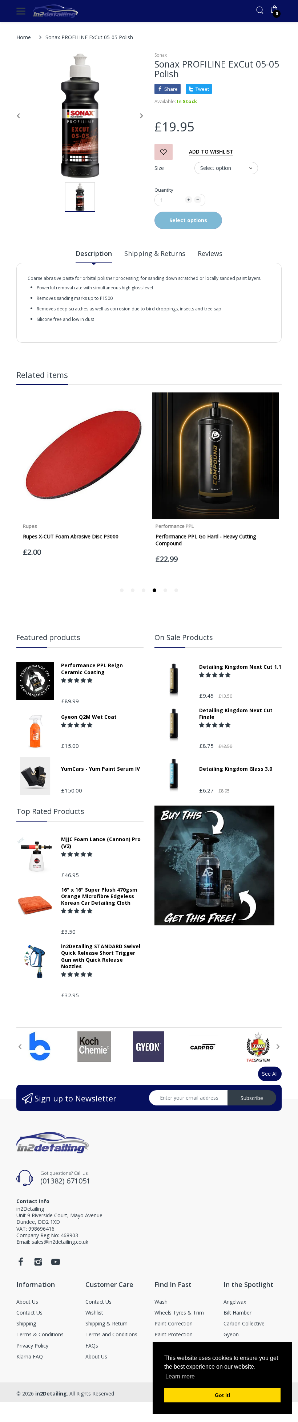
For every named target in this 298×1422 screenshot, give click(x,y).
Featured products (48, 637)
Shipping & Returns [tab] (154, 253)
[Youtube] (55, 1264)
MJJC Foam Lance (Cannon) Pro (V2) (101, 842)
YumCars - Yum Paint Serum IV (100, 769)
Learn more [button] (180, 1376)
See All (270, 1073)
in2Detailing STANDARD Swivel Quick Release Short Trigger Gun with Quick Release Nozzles (100, 956)
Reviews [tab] (210, 253)
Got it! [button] (222, 1395)
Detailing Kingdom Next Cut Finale (236, 713)
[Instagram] (38, 1264)
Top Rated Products (50, 811)
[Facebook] (20, 1264)
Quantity (163, 190)
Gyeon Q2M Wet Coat (89, 717)
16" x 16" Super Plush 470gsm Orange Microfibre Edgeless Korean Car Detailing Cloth (99, 896)
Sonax (160, 55)
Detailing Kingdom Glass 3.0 (235, 769)
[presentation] (20, 1046)
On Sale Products (183, 637)
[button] (77, 680)
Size (159, 167)
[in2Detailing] (55, 11)
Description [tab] (94, 253)
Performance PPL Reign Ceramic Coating (92, 668)
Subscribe (252, 1098)
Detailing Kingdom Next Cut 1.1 (240, 667)
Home (23, 37)
